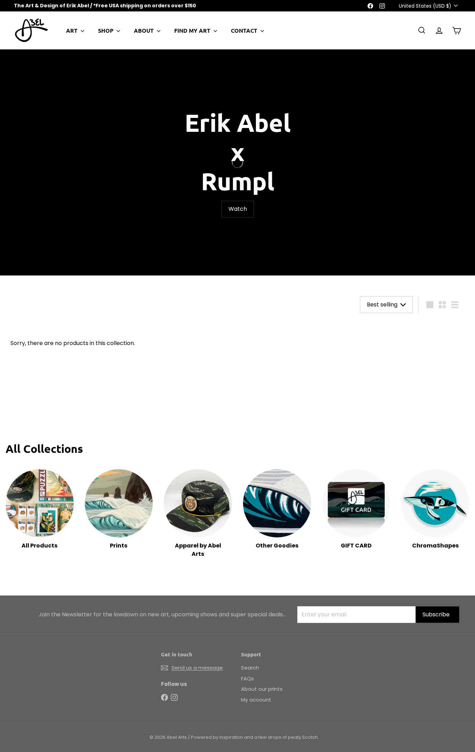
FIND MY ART (193, 30)
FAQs (247, 678)
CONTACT (245, 30)
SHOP (106, 30)
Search (250, 667)
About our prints (262, 689)
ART (72, 30)
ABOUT (144, 30)
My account (256, 699)
